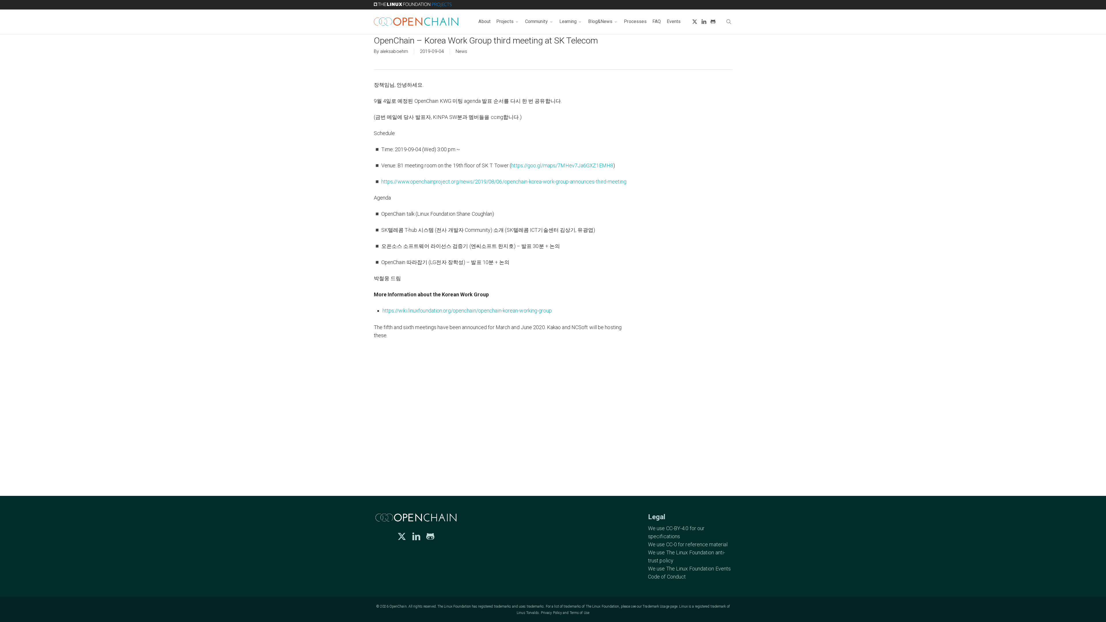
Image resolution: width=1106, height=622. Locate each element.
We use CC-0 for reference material (688, 544)
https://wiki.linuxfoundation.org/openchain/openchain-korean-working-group (467, 311)
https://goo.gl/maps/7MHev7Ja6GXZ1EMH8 (562, 165)
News (461, 51)
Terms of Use (579, 613)
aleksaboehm (394, 51)
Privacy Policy (551, 613)
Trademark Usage (656, 606)
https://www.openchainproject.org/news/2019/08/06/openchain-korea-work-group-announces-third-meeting (503, 182)
